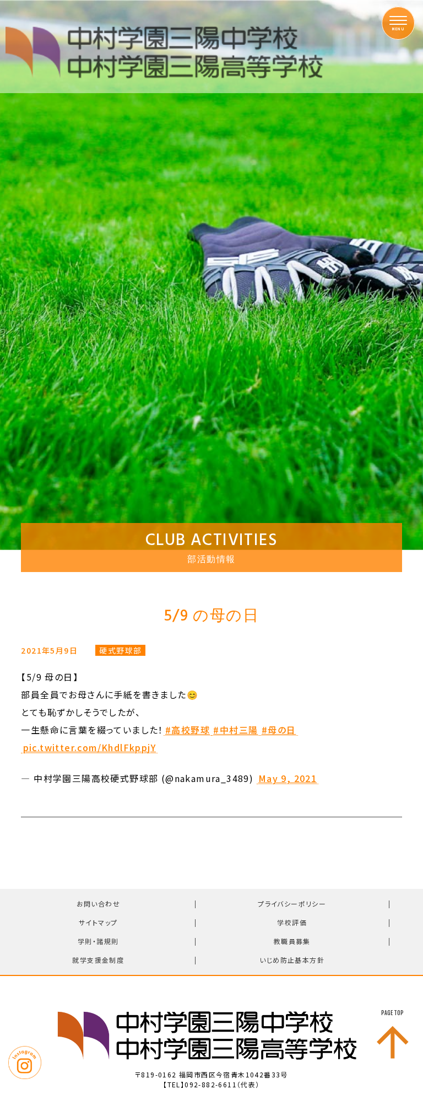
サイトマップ (98, 922)
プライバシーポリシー (292, 903)
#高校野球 (187, 730)
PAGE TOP (392, 1013)
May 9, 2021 (287, 778)
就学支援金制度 (98, 959)
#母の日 (279, 730)
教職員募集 (292, 941)
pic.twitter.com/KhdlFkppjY (89, 747)
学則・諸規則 (98, 941)
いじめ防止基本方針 (291, 959)
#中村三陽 (235, 730)
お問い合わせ (98, 903)
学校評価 (292, 922)
